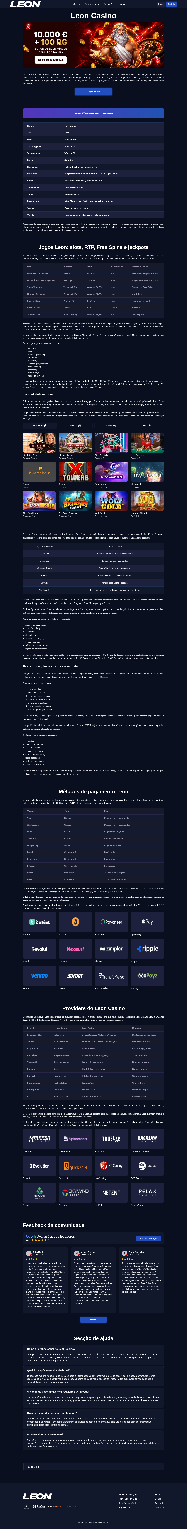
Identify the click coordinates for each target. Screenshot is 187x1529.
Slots (145, 425)
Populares (38, 425)
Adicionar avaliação (148, 1238)
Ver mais (93, 1320)
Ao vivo (73, 425)
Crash (109, 425)
